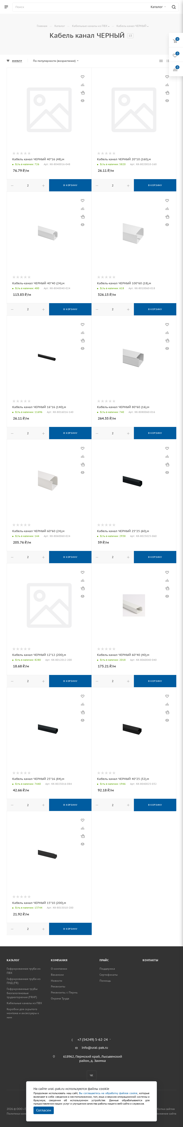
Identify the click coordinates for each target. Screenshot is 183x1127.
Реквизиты (58, 986)
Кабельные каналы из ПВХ (24, 1003)
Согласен (43, 1110)
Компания (59, 960)
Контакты (150, 960)
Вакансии (57, 974)
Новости (56, 980)
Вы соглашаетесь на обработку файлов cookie (108, 1093)
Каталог (13, 960)
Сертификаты (109, 974)
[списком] (168, 61)
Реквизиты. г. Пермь (64, 992)
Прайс (104, 960)
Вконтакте (91, 1075)
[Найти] (173, 7)
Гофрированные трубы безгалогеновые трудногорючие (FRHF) (22, 993)
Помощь (105, 980)
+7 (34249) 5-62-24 (92, 1039)
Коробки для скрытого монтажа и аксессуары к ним (23, 1013)
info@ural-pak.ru (95, 1048)
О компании (59, 968)
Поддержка (107, 968)
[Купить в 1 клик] (82, 92)
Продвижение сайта (162, 1113)
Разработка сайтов (162, 1109)
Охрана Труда (60, 998)
